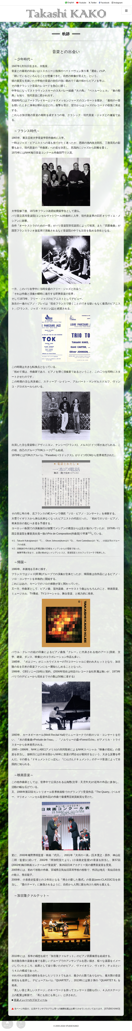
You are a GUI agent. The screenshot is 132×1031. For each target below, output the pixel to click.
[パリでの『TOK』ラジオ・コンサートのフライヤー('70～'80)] (66, 337)
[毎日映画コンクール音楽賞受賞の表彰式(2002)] (66, 825)
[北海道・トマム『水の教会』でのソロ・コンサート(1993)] (66, 705)
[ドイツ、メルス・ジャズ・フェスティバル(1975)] (66, 259)
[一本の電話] (66, 484)
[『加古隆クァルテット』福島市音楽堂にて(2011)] (66, 926)
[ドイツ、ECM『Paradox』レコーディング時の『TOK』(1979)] (66, 415)
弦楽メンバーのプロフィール (30, 1000)
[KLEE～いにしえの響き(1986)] (66, 622)
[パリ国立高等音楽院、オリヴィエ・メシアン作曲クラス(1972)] (66, 181)
